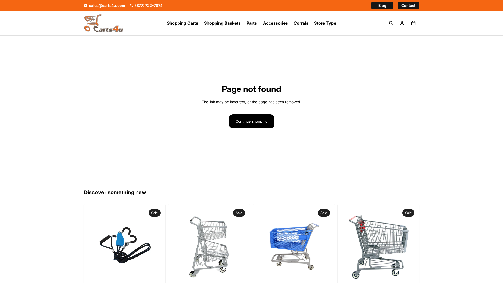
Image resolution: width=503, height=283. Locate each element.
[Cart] (413, 23)
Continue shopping (252, 121)
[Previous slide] (179, 245)
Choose (328, 275)
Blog (382, 5)
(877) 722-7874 (148, 5)
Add (243, 275)
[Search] (391, 23)
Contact (408, 5)
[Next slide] (239, 245)
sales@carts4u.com (107, 5)
